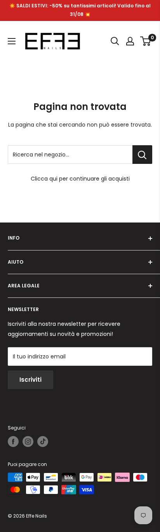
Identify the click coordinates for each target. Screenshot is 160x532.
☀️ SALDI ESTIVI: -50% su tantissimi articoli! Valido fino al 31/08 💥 (80, 9)
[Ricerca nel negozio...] (142, 154)
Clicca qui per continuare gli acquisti (80, 179)
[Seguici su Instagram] (28, 441)
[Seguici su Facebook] (13, 441)
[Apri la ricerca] (115, 41)
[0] (146, 41)
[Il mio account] (130, 41)
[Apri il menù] (12, 41)
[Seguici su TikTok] (42, 441)
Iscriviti (30, 380)
